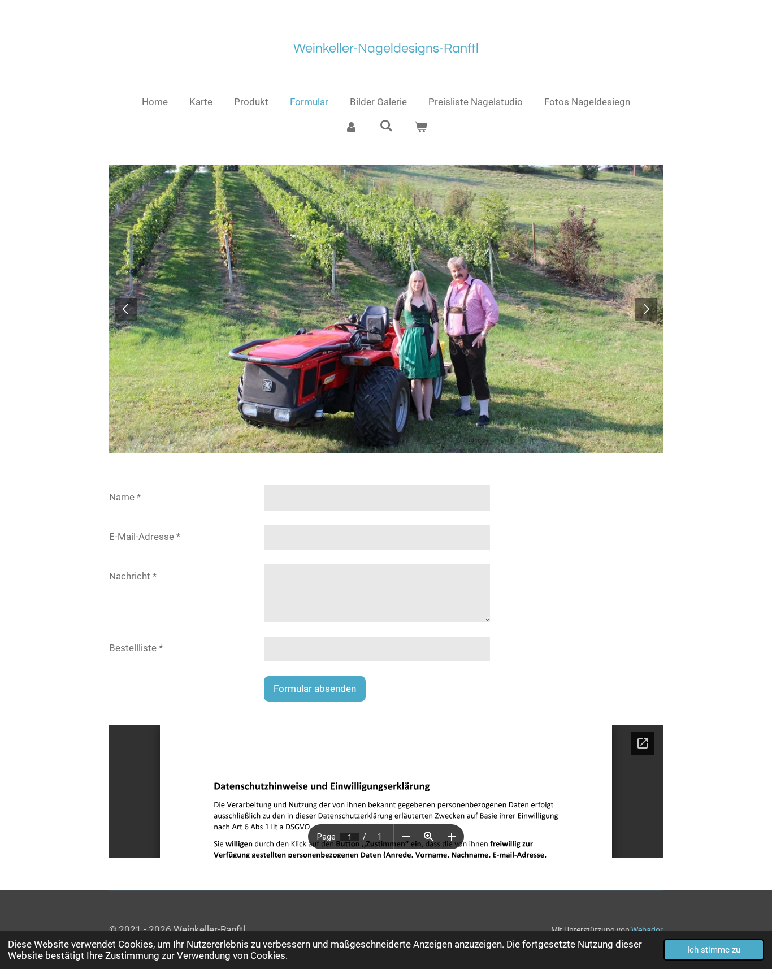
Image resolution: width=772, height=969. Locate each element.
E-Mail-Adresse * (144, 536)
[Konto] (351, 128)
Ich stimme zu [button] (713, 950)
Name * (125, 497)
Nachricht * (133, 576)
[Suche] (386, 126)
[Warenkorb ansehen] (421, 128)
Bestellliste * (136, 648)
